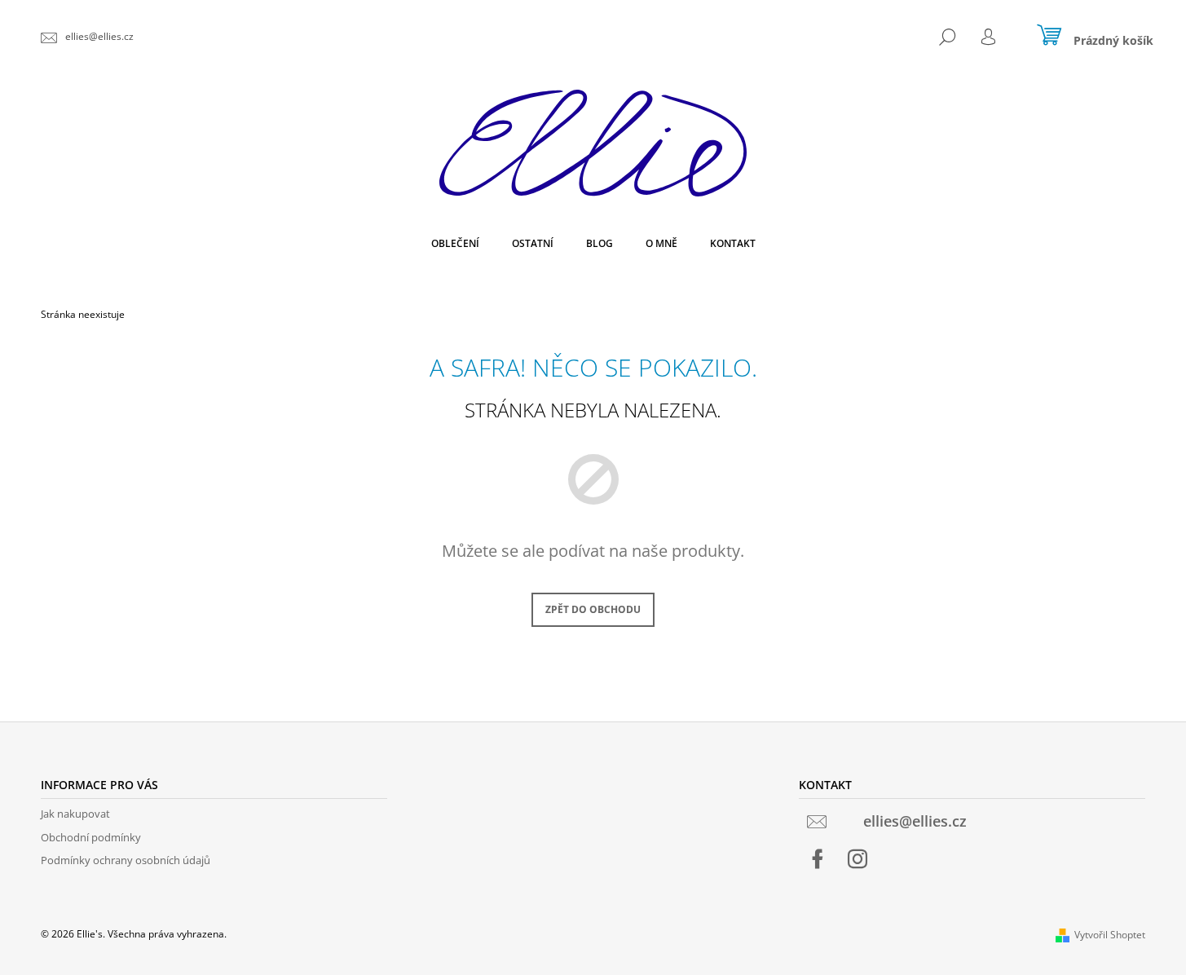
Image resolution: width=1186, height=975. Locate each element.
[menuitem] (455, 243)
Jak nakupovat (75, 813)
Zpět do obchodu (593, 609)
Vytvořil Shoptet (1109, 935)
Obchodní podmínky (91, 837)
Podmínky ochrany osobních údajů (125, 860)
